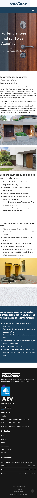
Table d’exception (6, 449)
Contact (3, 453)
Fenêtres (3, 439)
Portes (3, 442)
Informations (18, 489)
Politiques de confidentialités (18, 494)
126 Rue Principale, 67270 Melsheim (22, 462)
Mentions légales (18, 491)
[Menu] (32, 10)
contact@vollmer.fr (30, 470)
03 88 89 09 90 (31, 466)
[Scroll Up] (32, 491)
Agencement (5, 446)
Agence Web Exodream (18, 486)
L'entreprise (4, 436)
